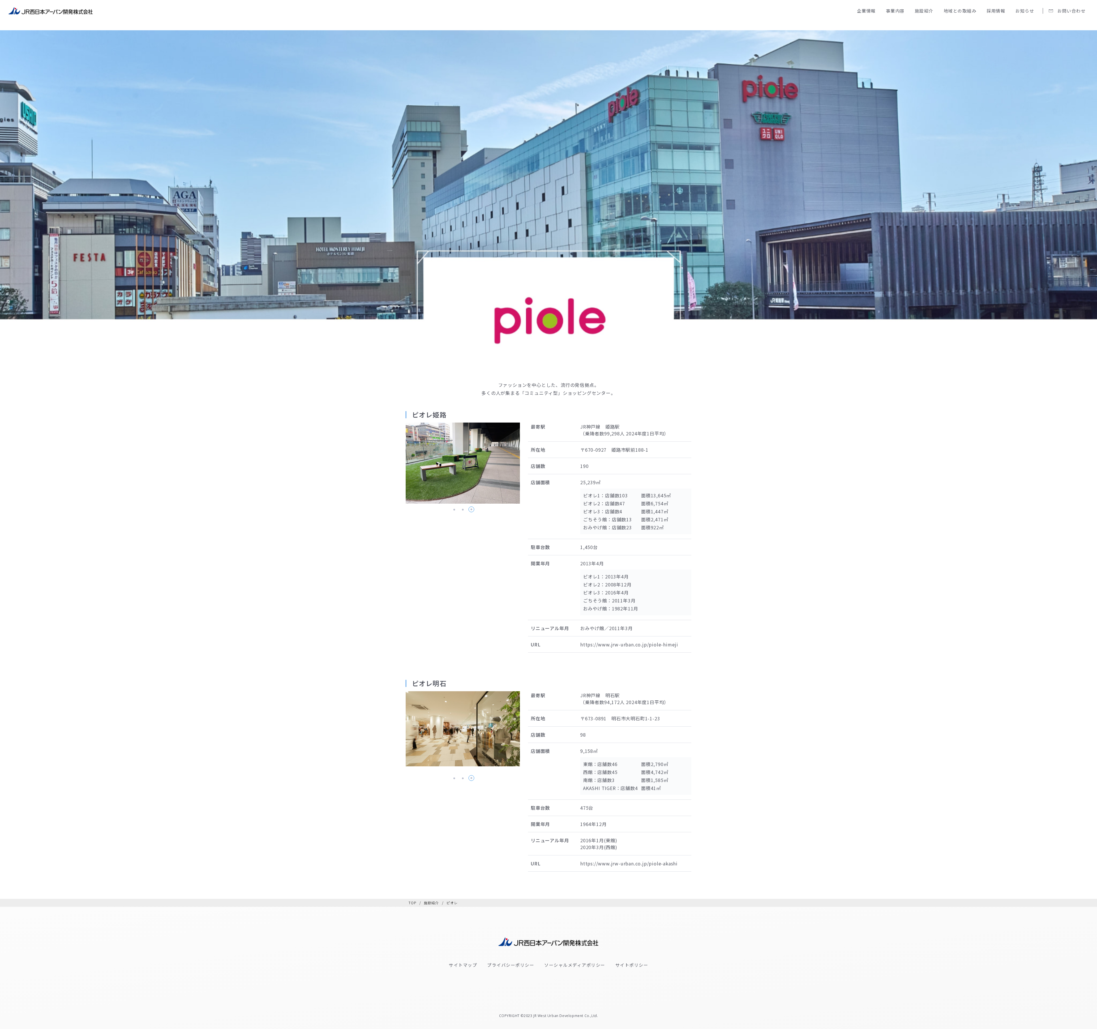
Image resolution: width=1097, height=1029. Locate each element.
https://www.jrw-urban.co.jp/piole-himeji (629, 644)
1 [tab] (454, 509)
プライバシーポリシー (510, 965)
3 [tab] (471, 509)
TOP (413, 902)
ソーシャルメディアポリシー (574, 965)
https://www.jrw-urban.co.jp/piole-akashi (629, 863)
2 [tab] (462, 509)
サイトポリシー (631, 965)
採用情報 (995, 11)
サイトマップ (463, 965)
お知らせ (1024, 11)
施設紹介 (431, 902)
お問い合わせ (1071, 11)
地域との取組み (960, 11)
